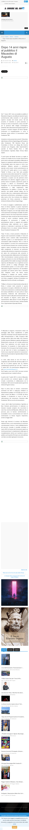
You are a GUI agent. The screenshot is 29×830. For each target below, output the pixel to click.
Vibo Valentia (15, 706)
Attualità (13, 795)
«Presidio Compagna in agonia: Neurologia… (13, 734)
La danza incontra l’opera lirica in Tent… (12, 704)
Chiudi (14, 827)
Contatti (12, 1)
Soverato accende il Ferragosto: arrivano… (12, 751)
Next (27, 28)
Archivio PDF (8, 1)
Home (6, 36)
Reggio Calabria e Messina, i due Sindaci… (12, 782)
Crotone (11, 20)
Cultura (16, 36)
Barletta (13, 694)
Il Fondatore (16, 1)
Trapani (13, 680)
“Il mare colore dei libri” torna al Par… (11, 678)
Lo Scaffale (6, 3)
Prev (25, 28)
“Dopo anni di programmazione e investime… (13, 717)
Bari (12, 765)
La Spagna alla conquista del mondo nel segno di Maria (14, 576)
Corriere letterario (16, 669)
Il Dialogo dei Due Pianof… (7, 19)
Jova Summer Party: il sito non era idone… (12, 692)
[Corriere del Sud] (14, 8)
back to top (24, 569)
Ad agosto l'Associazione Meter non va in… (12, 793)
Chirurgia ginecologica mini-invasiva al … (12, 763)
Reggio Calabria (15, 783)
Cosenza (14, 735)
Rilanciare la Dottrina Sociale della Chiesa (13, 572)
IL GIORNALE (3, 1)
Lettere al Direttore (11, 3)
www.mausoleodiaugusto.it (10, 369)
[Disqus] (14, 501)
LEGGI (14, 824)
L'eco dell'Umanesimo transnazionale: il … (12, 668)
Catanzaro (14, 718)
